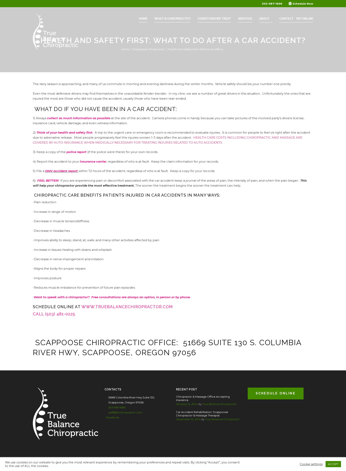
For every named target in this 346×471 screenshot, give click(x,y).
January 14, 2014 (186, 404)
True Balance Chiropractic (219, 404)
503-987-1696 (272, 3)
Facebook (112, 417)
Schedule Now (303, 3)
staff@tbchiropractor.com (125, 412)
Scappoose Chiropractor (148, 49)
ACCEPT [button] (333, 464)
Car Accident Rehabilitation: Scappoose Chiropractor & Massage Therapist (202, 413)
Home (125, 49)
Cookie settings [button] (311, 464)
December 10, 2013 (188, 419)
